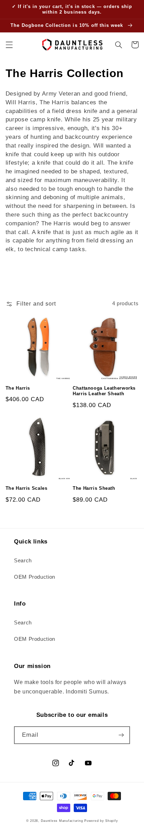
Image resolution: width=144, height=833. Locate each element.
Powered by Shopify (101, 821)
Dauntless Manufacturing (62, 821)
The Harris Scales (27, 488)
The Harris (18, 388)
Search (23, 560)
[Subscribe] (121, 735)
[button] (9, 45)
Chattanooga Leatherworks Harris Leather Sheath (104, 391)
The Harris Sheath (94, 488)
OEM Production (34, 577)
